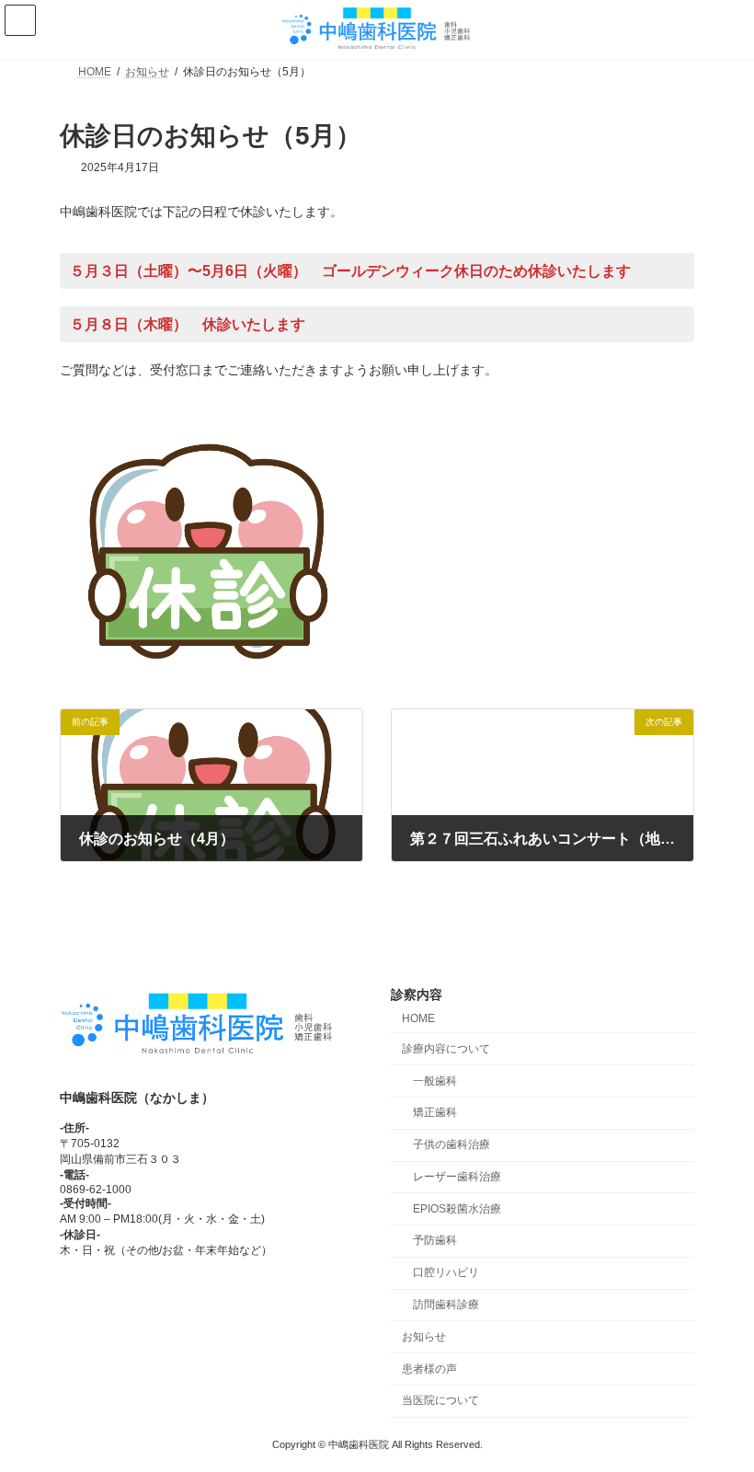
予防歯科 (435, 1240)
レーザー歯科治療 (457, 1176)
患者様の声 (429, 1368)
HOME (418, 1018)
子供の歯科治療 (451, 1144)
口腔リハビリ (446, 1272)
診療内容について (446, 1048)
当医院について (440, 1400)
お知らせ (424, 1336)
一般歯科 (435, 1080)
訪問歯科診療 (446, 1304)
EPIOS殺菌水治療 (457, 1208)
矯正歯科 (435, 1112)
